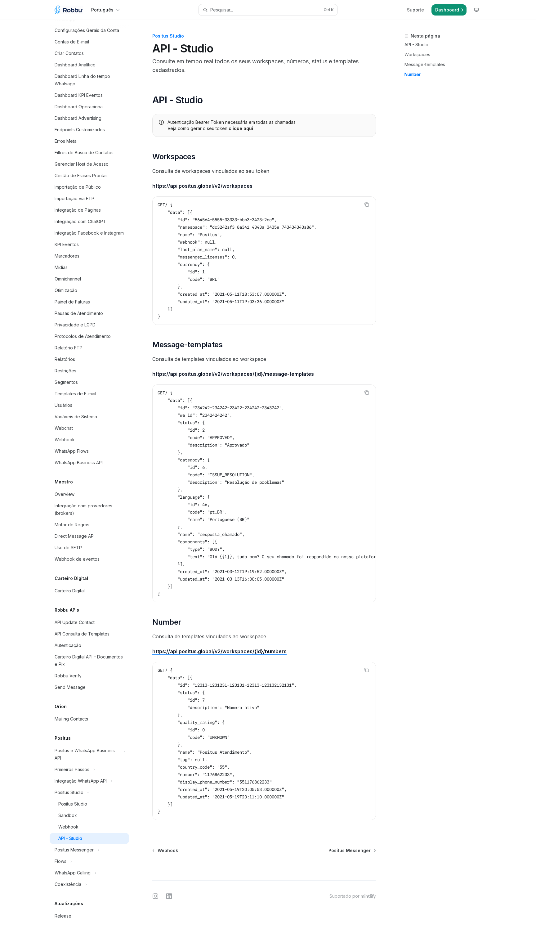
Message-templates (424, 64)
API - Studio (416, 44)
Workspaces (417, 54)
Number (412, 74)
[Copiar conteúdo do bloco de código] (367, 204)
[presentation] (94, 477)
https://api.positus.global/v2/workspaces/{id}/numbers (219, 651)
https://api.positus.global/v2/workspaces (202, 186)
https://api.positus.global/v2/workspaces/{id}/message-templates (233, 374)
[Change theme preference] (476, 10)
